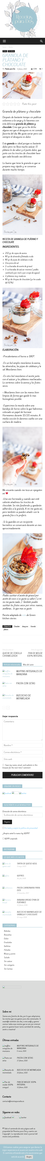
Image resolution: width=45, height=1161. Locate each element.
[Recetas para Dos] (22, 19)
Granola (33, 626)
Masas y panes (9, 953)
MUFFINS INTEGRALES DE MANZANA (29, 673)
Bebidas (7, 931)
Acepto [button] (29, 1157)
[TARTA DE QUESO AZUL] (8, 866)
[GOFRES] (8, 878)
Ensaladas (8, 942)
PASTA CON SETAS (25, 683)
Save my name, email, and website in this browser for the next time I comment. (19, 766)
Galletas (7, 946)
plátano (6, 630)
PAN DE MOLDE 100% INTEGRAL (34, 654)
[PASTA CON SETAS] (8, 686)
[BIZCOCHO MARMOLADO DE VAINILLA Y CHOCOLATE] (8, 915)
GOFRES (20, 875)
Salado (7, 957)
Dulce (11, 47)
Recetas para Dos (10, 69)
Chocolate (17, 626)
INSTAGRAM (9, 849)
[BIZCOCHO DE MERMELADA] (8, 698)
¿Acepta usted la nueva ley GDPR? (16, 833)
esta (24, 615)
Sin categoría (9, 965)
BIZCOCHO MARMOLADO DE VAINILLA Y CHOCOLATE (29, 913)
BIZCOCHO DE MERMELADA (23, 697)
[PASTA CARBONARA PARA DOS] (8, 891)
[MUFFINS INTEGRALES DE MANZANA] (8, 674)
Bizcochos (7, 935)
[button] (41, 41)
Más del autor (28, 664)
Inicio (4, 47)
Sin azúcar (8, 961)
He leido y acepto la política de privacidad (21, 828)
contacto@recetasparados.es (13, 1101)
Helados (7, 950)
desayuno (25, 626)
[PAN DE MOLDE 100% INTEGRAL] (8, 1085)
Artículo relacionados (12, 664)
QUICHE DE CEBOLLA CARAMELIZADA (12, 654)
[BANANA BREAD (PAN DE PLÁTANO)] (8, 903)
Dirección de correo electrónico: (14, 811)
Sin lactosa (11, 51)
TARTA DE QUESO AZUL (27, 863)
